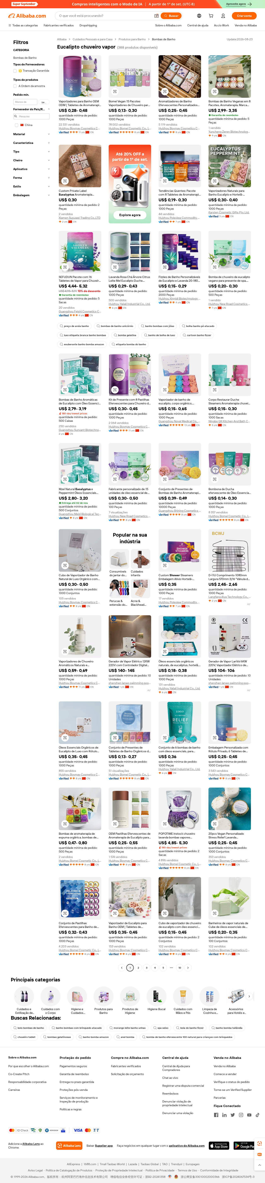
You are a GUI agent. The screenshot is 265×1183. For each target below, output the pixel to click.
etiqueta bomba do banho (131, 344)
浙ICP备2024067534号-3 (238, 1176)
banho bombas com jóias (159, 326)
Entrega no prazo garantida (77, 1082)
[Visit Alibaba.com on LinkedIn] (224, 1114)
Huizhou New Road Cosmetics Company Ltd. (229, 304)
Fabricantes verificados (126, 1066)
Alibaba (61, 39)
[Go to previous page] (121, 967)
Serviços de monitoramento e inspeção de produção (79, 1099)
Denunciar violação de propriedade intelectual (177, 1103)
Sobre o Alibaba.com (22, 1057)
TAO (164, 1164)
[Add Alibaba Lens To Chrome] (69, 1145)
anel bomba (127, 1037)
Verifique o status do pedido (232, 1082)
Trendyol (176, 1164)
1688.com (90, 1164)
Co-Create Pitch (18, 1074)
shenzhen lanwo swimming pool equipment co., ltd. (130, 683)
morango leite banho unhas (130, 1027)
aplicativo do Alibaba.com (187, 1145)
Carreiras (14, 1089)
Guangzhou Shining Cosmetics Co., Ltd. (180, 510)
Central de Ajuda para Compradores (176, 1068)
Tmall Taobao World (112, 1164)
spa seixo (163, 1027)
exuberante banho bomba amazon (84, 344)
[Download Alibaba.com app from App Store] (219, 1145)
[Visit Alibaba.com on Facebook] (216, 1114)
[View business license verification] (170, 1177)
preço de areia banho (76, 326)
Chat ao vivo (170, 1077)
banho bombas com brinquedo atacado (79, 1027)
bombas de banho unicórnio (117, 326)
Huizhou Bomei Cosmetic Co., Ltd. (130, 128)
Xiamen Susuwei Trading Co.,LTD (79, 217)
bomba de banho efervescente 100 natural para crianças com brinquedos (189, 1037)
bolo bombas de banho (31, 1027)
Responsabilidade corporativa (27, 1082)
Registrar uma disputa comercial (183, 1085)
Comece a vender (225, 1074)
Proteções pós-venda (74, 1089)
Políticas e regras (71, 1109)
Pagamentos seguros (73, 1066)
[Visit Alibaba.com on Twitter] (232, 1114)
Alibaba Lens (31, 1143)
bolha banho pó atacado (200, 326)
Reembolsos (170, 1093)
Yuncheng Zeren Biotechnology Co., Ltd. (229, 131)
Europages (193, 1164)
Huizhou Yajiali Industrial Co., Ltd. (129, 304)
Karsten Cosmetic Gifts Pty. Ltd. (228, 212)
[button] (156, 15)
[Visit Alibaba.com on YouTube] (249, 1114)
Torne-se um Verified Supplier (233, 1089)
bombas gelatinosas (59, 1037)
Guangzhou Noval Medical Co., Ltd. (180, 421)
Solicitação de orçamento (127, 1074)
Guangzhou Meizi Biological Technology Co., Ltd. (80, 514)
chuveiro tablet (26, 1037)
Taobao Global (150, 1164)
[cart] (212, 16)
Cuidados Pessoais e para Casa (92, 39)
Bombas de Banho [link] (163, 39)
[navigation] (31, 504)
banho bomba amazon (96, 1037)
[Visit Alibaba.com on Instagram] (240, 1114)
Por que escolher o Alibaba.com (28, 1066)
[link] (259, 1143)
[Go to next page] (188, 967)
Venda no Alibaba (225, 1066)
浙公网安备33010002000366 (200, 1176)
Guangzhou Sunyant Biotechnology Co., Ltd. (80, 430)
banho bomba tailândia (229, 1027)
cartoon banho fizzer (199, 335)
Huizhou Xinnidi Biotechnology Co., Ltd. (180, 298)
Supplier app (104, 1145)
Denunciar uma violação (177, 1113)
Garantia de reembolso (74, 1074)
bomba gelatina (127, 335)
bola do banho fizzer (192, 1027)
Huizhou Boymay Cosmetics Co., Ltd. (80, 128)
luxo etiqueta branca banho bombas (85, 335)
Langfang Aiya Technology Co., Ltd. (229, 596)
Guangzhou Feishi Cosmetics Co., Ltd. (80, 311)
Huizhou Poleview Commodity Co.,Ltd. (180, 217)
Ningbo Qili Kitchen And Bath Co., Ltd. (229, 421)
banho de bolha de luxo (161, 335)
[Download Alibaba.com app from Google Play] (245, 1145)
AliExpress (73, 1164)
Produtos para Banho (132, 39)
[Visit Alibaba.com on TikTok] (257, 1114)
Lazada (132, 1164)
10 (179, 967)
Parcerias (220, 1097)
